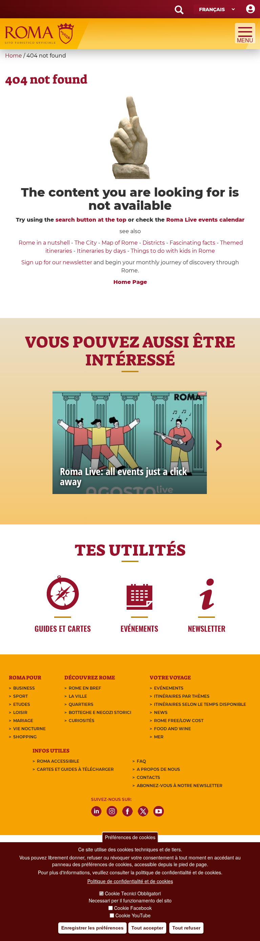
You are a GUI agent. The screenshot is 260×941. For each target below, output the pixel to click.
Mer (159, 736)
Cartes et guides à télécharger (75, 769)
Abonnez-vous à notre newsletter (179, 785)
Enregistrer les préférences (92, 928)
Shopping (25, 736)
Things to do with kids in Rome (173, 251)
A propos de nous (158, 769)
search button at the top (91, 220)
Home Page (130, 282)
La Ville (78, 696)
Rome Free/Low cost (178, 720)
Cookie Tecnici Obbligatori (133, 893)
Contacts (148, 777)
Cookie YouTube (133, 915)
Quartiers (81, 704)
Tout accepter (147, 928)
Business (24, 688)
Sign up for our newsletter (57, 262)
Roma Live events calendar (205, 220)
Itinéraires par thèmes (182, 696)
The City (85, 243)
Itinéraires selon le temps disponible (200, 704)
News (161, 712)
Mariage (23, 720)
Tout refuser (186, 928)
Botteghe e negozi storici (100, 712)
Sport (20, 696)
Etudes (21, 704)
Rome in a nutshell (44, 243)
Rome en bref (85, 688)
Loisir (20, 712)
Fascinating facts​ (192, 243)
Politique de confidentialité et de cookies (130, 881)
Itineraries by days (101, 251)
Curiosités (81, 720)
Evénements (168, 688)
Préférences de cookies (130, 837)
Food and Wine (172, 728)
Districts (154, 243)
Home (13, 55)
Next (218, 468)
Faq (141, 761)
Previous (42, 468)
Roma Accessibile (58, 761)
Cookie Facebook (133, 907)
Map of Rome (120, 243)
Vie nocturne (29, 728)
